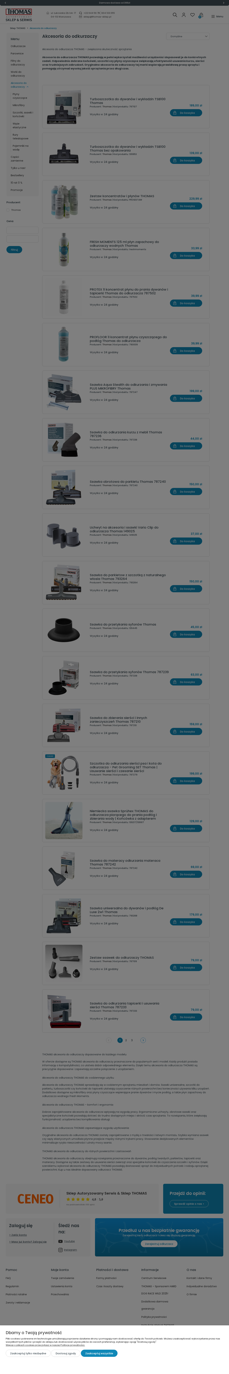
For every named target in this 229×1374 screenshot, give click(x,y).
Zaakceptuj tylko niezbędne (28, 1353)
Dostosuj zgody (66, 1353)
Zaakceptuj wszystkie (99, 1353)
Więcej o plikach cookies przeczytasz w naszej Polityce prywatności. (45, 1345)
